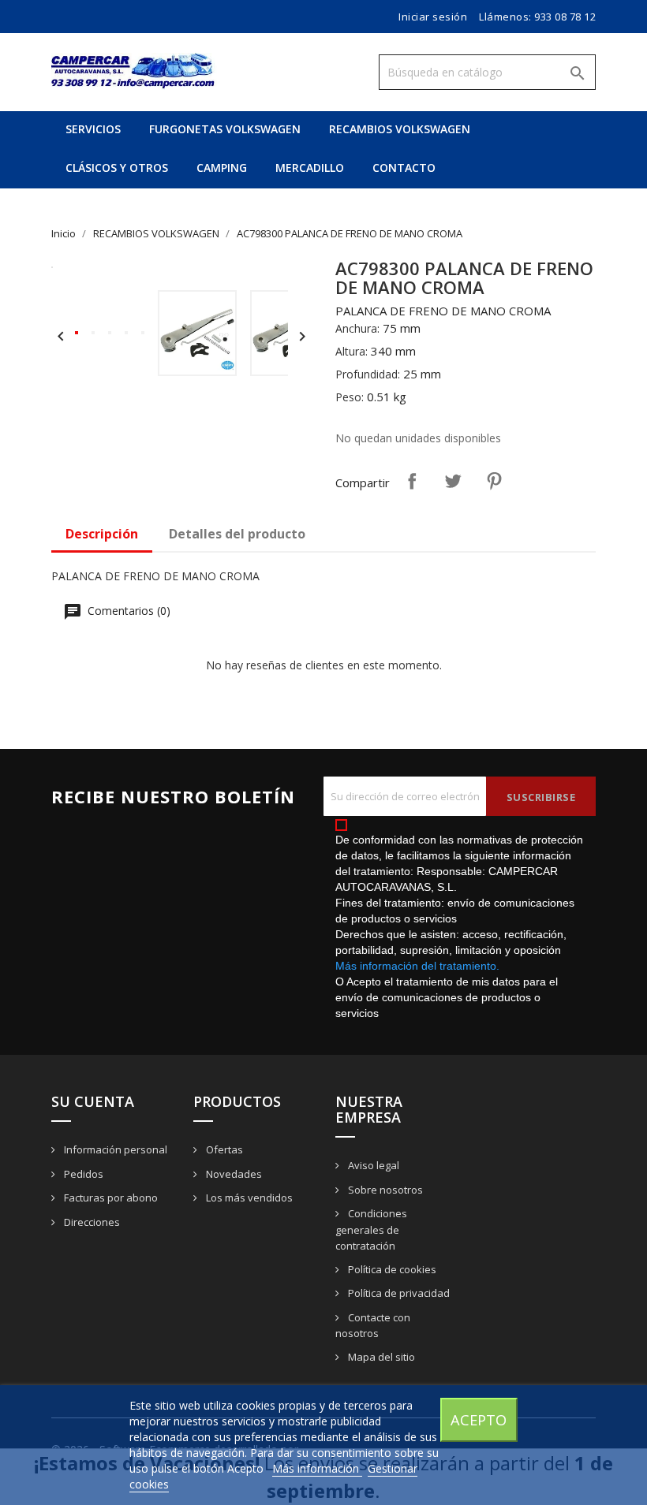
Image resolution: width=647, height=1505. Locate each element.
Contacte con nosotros (372, 1325)
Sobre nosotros (384, 1190)
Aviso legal (372, 1165)
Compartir (412, 481)
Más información (317, 1468)
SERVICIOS (93, 128)
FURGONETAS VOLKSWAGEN (225, 128)
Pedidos (82, 1174)
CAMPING (221, 167)
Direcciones (91, 1222)
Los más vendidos (248, 1197)
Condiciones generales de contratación (371, 1229)
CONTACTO (404, 167)
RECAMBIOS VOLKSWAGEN (399, 128)
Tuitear (453, 481)
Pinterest (494, 481)
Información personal (114, 1149)
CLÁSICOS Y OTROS (116, 167)
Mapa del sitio (380, 1357)
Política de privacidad (398, 1293)
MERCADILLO (309, 167)
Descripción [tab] (101, 533)
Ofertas (223, 1149)
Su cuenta (92, 1101)
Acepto (479, 1419)
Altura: (351, 351)
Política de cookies (391, 1269)
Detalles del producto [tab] (237, 533)
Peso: (349, 396)
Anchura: (357, 328)
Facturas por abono (110, 1197)
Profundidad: (367, 374)
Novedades (233, 1174)
